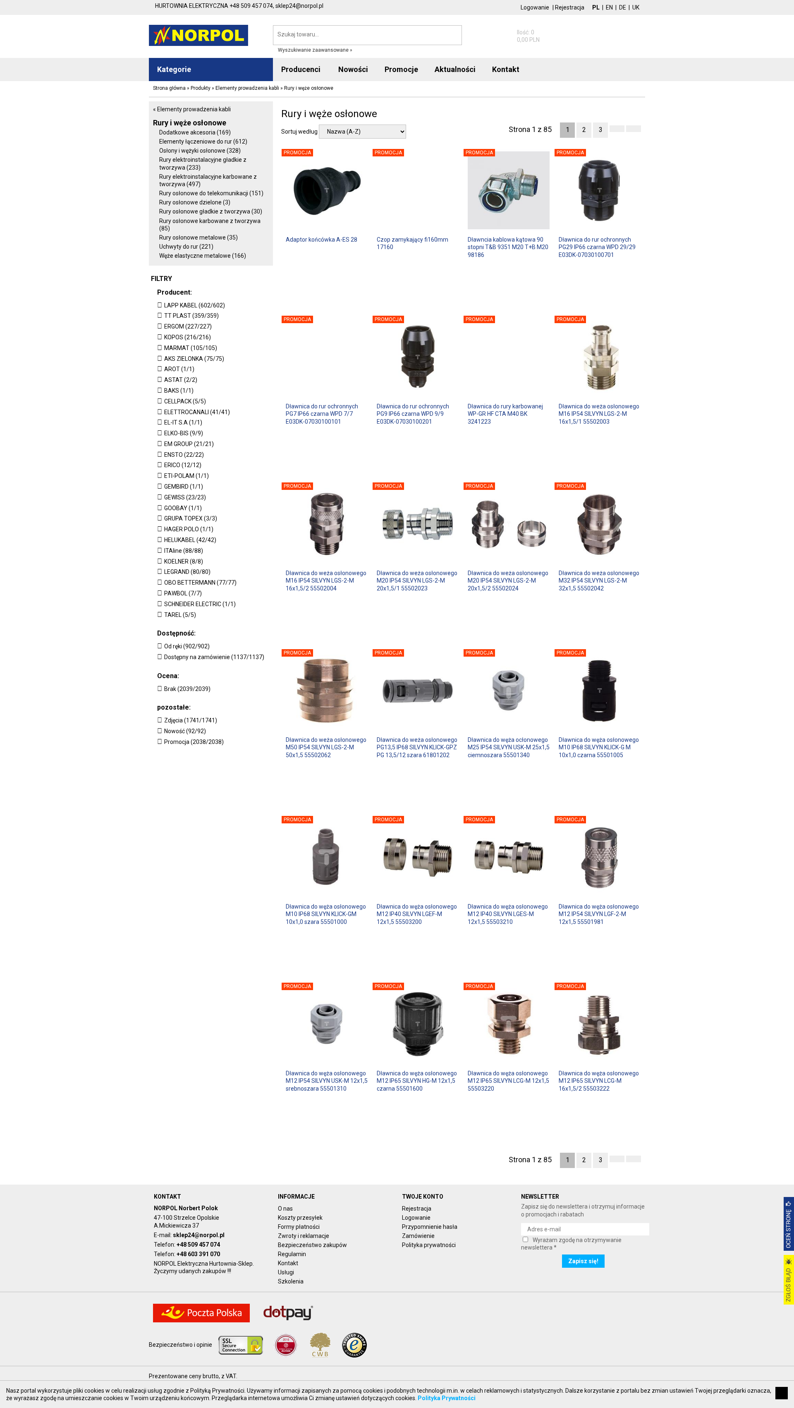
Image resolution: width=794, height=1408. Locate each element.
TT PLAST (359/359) (191, 315)
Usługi (286, 1272)
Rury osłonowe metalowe (198, 237)
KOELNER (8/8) (183, 561)
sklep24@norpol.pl (199, 1235)
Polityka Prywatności (447, 1398)
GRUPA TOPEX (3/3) (190, 518)
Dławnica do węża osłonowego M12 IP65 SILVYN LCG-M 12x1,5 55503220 (508, 1080)
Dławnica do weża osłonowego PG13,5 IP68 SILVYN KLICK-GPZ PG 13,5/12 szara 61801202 (417, 747)
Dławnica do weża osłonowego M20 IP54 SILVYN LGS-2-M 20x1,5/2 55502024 (508, 580)
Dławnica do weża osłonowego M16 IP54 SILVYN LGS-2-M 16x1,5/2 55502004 (326, 580)
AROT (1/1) (179, 369)
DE (622, 7)
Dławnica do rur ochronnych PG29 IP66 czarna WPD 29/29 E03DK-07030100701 (597, 247)
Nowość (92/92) (185, 731)
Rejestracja (569, 7)
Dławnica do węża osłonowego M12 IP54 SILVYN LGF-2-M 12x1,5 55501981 (599, 914)
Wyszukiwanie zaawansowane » (315, 50)
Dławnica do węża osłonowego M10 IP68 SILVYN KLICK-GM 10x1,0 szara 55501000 (326, 914)
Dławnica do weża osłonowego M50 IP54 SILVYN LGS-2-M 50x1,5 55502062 (326, 747)
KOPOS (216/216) (187, 337)
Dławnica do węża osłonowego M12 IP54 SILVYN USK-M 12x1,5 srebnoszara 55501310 (327, 1080)
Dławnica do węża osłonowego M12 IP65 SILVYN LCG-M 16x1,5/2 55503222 (599, 1080)
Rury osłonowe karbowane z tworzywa (210, 225)
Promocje (401, 69)
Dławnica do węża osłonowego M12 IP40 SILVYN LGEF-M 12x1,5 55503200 (417, 914)
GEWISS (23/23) (185, 497)
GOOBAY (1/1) (183, 508)
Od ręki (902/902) (187, 646)
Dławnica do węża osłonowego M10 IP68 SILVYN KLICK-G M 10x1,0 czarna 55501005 (599, 747)
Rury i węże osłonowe (189, 122)
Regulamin (292, 1254)
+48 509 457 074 (198, 1244)
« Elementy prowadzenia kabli (192, 109)
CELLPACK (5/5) (185, 401)
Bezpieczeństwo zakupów (312, 1245)
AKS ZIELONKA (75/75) (194, 358)
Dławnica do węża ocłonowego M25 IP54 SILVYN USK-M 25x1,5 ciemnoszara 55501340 (509, 747)
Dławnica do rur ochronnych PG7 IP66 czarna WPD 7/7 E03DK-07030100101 (322, 414)
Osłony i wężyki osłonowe (200, 150)
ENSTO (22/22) (184, 454)
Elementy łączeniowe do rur (203, 141)
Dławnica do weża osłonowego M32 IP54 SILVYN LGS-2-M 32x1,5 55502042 (599, 580)
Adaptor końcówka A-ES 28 (321, 239)
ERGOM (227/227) (188, 326)
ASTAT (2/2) (180, 380)
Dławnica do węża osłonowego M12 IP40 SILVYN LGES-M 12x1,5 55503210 (508, 914)
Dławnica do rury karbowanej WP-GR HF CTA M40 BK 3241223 (505, 414)
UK (635, 7)
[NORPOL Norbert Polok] (198, 34)
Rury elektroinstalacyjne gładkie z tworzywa (202, 163)
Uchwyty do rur (186, 246)
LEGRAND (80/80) (187, 571)
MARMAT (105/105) (190, 348)
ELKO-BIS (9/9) (183, 433)
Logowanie (535, 7)
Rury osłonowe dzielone (194, 202)
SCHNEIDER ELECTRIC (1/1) (200, 604)
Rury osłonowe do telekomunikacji (211, 193)
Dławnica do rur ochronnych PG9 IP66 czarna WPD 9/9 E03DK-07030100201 (413, 414)
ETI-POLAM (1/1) (186, 476)
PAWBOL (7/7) (183, 593)
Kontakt (288, 1263)
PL (596, 7)
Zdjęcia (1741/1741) (190, 720)
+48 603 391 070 (198, 1254)
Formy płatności (299, 1226)
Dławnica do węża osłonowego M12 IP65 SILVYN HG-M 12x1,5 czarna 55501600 (417, 1080)
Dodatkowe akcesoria (195, 132)
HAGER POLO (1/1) (188, 529)
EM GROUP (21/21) (189, 444)
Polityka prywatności (429, 1245)
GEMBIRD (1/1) (183, 486)
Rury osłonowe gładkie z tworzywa (210, 211)
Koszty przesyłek (300, 1217)
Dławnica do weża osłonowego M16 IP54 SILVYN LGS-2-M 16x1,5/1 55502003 (599, 414)
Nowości (353, 69)
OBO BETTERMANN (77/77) (200, 582)
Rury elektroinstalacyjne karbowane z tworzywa (208, 180)
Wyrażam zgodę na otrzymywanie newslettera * (571, 1244)
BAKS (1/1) (179, 390)
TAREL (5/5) (180, 615)
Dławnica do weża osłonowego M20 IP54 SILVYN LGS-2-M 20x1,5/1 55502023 (417, 580)
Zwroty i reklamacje (303, 1236)
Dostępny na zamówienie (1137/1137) (214, 657)
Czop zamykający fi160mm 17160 (412, 243)
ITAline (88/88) (183, 550)
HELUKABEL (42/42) (190, 540)
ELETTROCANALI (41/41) (197, 412)
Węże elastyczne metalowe (202, 255)
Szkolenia (291, 1281)
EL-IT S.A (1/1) (183, 422)
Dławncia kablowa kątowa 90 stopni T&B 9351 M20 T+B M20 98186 (508, 247)
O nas (285, 1208)
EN (609, 7)
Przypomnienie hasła (429, 1226)
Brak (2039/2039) (187, 689)
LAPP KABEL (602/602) (194, 305)
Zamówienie (418, 1236)
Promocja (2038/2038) (194, 742)
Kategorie (174, 69)
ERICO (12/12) (182, 465)
